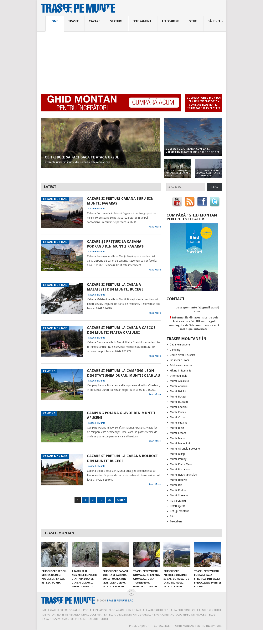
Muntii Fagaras (178, 422)
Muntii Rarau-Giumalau (183, 474)
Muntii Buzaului (179, 401)
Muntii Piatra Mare (181, 464)
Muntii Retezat (178, 479)
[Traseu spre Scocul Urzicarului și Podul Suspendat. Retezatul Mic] (54, 554)
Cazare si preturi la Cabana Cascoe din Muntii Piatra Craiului (121, 330)
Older (121, 499)
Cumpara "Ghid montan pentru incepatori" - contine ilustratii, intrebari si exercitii (204, 103)
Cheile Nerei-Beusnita (182, 354)
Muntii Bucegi (178, 396)
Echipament (142, 21)
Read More (155, 226)
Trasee (73, 21)
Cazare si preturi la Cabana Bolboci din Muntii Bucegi (122, 458)
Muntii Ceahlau (179, 406)
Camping (175, 349)
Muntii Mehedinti (180, 443)
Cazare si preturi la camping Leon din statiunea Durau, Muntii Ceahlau (123, 373)
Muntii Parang (178, 459)
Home (53, 21)
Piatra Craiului (178, 500)
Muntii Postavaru (180, 469)
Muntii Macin (177, 438)
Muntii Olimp (177, 453)
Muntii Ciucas (178, 412)
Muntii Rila (176, 485)
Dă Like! (214, 21)
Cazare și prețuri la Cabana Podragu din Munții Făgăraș (115, 243)
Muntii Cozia (177, 417)
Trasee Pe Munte (96, 208)
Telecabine (170, 21)
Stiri (193, 21)
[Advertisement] (131, 61)
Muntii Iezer (177, 427)
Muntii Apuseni (179, 386)
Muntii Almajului (179, 380)
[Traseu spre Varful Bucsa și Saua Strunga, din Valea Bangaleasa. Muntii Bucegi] (207, 554)
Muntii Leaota (178, 433)
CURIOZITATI (162, 625)
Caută (214, 187)
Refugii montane (179, 511)
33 (109, 499)
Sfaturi (116, 21)
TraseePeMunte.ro (120, 600)
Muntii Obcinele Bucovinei (185, 448)
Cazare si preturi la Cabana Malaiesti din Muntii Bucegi (115, 286)
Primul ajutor (177, 505)
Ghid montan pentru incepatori (198, 625)
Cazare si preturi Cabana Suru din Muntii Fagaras (120, 200)
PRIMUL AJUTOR (139, 625)
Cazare (94, 21)
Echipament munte (181, 365)
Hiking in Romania (180, 370)
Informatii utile (178, 375)
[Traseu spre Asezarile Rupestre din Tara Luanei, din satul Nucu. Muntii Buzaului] (85, 554)
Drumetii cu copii (179, 360)
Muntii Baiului (178, 391)
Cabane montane (180, 344)
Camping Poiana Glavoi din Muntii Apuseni (121, 415)
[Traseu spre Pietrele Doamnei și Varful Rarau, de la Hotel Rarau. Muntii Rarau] (176, 554)
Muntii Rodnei (178, 490)
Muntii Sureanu (179, 495)
